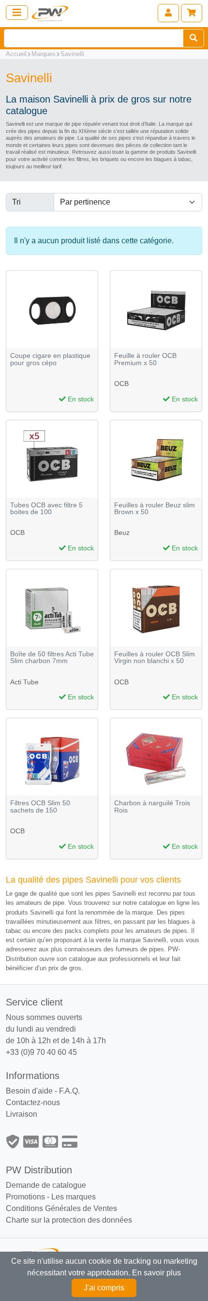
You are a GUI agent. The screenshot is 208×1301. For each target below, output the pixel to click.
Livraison (21, 1114)
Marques (43, 54)
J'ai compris (104, 1288)
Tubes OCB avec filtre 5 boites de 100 (46, 509)
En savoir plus (156, 1273)
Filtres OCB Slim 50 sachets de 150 (40, 806)
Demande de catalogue (46, 1185)
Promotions (25, 1197)
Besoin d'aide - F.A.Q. (43, 1091)
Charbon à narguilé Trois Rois (152, 806)
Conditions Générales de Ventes (61, 1208)
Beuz (122, 532)
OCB (121, 383)
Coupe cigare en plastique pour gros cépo (50, 359)
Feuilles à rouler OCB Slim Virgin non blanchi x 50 (154, 657)
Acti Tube (24, 682)
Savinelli (72, 54)
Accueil (16, 54)
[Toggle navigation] (17, 12)
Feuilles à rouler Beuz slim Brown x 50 (154, 509)
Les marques (73, 1197)
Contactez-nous (33, 1102)
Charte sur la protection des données (69, 1220)
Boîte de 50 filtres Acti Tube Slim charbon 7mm (52, 657)
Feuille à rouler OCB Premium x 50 (145, 359)
